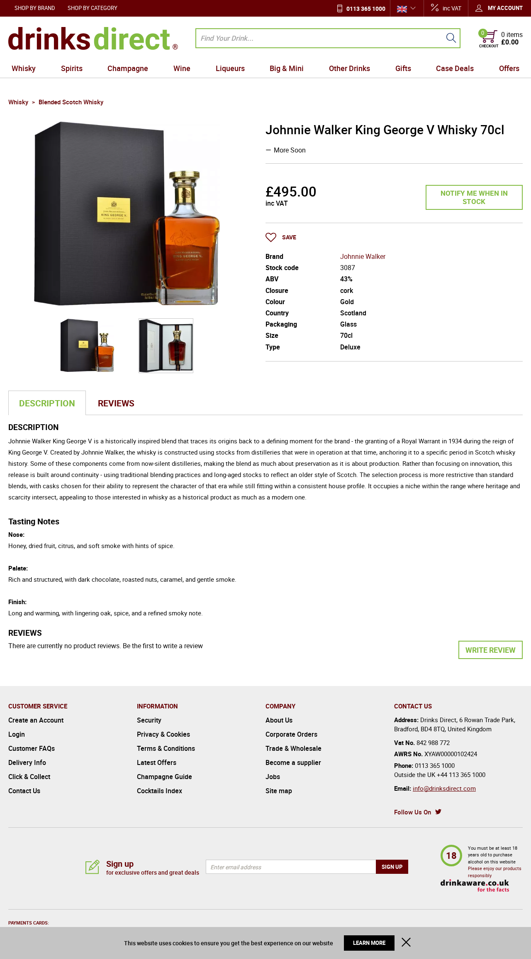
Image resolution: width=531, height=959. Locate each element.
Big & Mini (287, 68)
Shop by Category (92, 8)
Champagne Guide (164, 776)
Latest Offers (156, 762)
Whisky (24, 68)
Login (16, 734)
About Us (279, 720)
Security (149, 720)
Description (47, 403)
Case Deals (455, 68)
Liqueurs (230, 68)
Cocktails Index (159, 790)
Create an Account (35, 720)
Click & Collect (29, 776)
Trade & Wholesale (294, 748)
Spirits (72, 68)
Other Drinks (349, 68)
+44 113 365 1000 (461, 774)
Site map (279, 790)
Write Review (490, 650)
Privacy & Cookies (163, 734)
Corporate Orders (291, 734)
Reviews (116, 403)
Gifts (403, 68)
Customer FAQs (31, 748)
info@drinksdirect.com (444, 788)
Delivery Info (27, 762)
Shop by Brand (35, 8)
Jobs (273, 776)
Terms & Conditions (166, 748)
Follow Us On (412, 812)
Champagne (127, 68)
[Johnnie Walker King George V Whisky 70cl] (87, 346)
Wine (181, 68)
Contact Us (24, 790)
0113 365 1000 (365, 8)
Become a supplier (293, 762)
